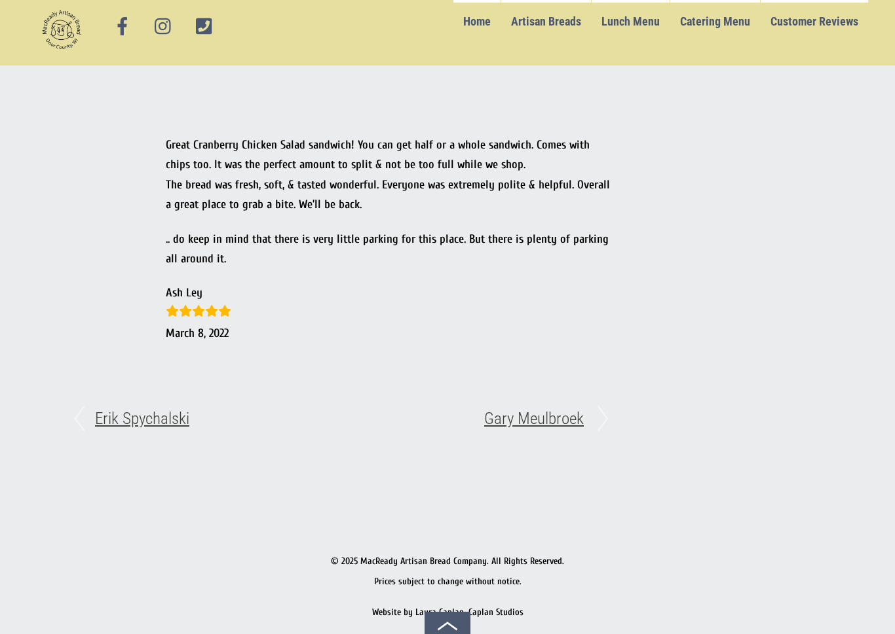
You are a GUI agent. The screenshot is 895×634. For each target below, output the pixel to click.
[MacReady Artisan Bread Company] (64, 52)
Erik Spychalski (142, 418)
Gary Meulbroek (534, 418)
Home (477, 21)
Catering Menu (715, 21)
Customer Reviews (814, 21)
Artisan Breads (546, 21)
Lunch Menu (630, 21)
